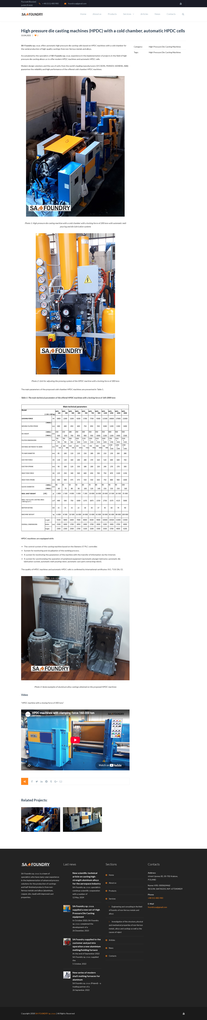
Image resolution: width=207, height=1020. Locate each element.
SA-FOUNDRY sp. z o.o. (45, 1013)
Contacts (171, 14)
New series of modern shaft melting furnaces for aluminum (86, 976)
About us (97, 14)
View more (40, 819)
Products (112, 14)
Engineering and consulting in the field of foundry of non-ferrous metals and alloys (125, 910)
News (157, 14)
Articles (144, 14)
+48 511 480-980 (155, 898)
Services (127, 14)
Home (83, 14)
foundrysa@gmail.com (77, 3)
